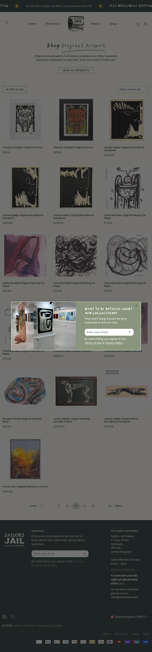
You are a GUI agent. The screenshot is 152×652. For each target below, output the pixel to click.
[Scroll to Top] (146, 635)
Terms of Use (93, 343)
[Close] (136, 305)
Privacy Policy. (114, 343)
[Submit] (129, 332)
